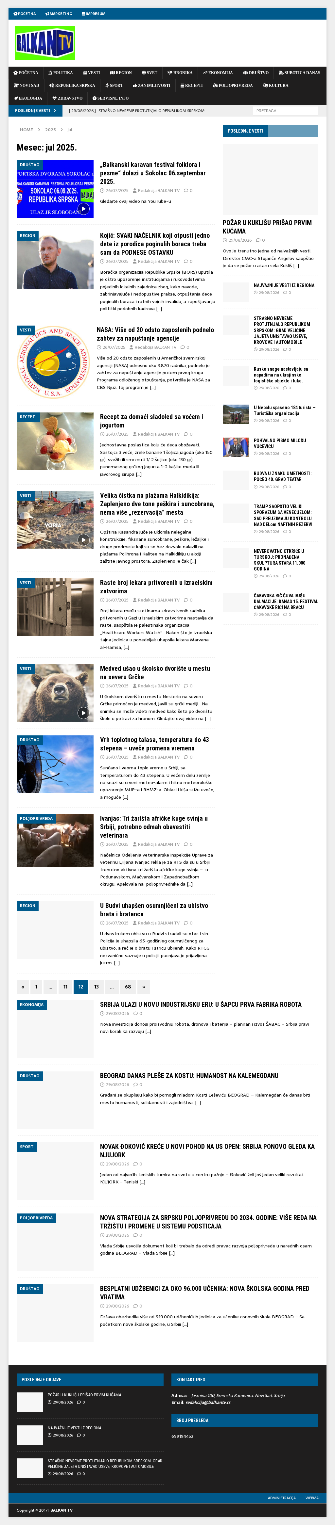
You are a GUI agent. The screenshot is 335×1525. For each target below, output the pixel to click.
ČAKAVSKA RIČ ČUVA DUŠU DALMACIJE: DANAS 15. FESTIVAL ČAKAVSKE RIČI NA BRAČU (286, 601)
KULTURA (278, 85)
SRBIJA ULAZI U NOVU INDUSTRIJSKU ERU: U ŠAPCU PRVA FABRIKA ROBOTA (201, 1004)
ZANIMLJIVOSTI (153, 85)
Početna (26, 14)
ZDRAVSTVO (69, 98)
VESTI (93, 73)
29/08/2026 (240, 240)
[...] (296, 265)
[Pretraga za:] (285, 110)
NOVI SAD (29, 85)
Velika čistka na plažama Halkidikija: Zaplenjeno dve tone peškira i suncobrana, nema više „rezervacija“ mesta (157, 503)
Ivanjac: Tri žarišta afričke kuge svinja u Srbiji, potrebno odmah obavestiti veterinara (154, 826)
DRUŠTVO (258, 73)
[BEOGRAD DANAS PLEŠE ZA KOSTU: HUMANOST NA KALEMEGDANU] (55, 1100)
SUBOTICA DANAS (302, 73)
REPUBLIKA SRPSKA (74, 85)
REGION (123, 73)
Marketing (60, 14)
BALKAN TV (61, 1510)
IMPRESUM (95, 14)
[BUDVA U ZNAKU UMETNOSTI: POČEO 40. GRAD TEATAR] (236, 480)
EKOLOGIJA (30, 98)
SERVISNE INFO (113, 98)
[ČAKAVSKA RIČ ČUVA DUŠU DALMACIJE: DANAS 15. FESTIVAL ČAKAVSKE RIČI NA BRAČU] (236, 602)
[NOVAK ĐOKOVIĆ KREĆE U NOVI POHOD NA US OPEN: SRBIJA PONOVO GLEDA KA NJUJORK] (55, 1171)
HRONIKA (182, 73)
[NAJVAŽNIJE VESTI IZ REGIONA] (236, 292)
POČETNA (28, 73)
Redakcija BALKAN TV (159, 190)
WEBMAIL (314, 1498)
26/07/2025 (117, 190)
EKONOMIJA (220, 73)
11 (65, 986)
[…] (159, 308)
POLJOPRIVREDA (235, 85)
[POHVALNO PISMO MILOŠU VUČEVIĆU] (236, 447)
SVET (151, 73)
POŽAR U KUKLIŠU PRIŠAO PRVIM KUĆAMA (84, 1394)
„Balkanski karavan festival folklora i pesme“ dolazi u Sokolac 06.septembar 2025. (153, 173)
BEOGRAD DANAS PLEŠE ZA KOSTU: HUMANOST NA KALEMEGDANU (189, 1076)
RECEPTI (193, 85)
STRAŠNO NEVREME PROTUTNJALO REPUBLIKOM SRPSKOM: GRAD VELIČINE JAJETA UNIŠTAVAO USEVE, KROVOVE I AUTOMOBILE (282, 330)
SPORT (116, 85)
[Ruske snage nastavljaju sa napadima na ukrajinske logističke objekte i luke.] (236, 376)
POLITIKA (62, 73)
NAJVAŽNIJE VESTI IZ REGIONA (284, 285)
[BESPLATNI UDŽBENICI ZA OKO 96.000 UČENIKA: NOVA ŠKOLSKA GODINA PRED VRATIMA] (55, 1313)
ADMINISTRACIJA (282, 1498)
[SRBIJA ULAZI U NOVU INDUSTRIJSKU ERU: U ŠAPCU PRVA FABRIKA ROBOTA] (55, 1029)
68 (128, 986)
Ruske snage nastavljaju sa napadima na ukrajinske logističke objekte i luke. (281, 374)
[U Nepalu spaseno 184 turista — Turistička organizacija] (236, 414)
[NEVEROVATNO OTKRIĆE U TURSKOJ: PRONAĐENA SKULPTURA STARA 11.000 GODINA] (236, 558)
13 (96, 986)
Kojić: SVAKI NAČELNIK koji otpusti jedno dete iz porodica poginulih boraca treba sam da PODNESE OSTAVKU (155, 244)
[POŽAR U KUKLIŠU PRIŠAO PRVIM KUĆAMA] (270, 180)
